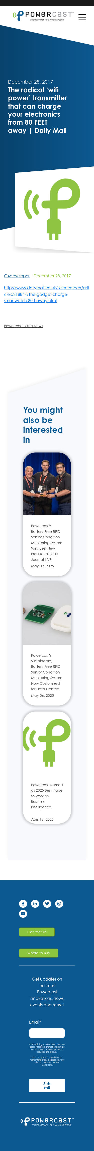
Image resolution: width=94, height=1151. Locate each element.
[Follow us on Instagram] (61, 905)
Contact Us (36, 932)
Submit (47, 1085)
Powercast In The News (23, 326)
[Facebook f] (25, 905)
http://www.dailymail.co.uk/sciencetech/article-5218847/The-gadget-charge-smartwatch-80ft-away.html (46, 294)
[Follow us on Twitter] (49, 905)
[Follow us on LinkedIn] (37, 905)
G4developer (17, 275)
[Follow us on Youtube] (25, 915)
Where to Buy (38, 953)
